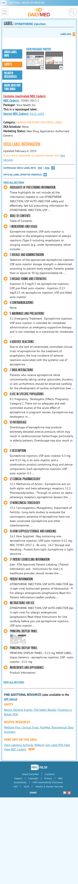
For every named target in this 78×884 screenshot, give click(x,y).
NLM (26, 786)
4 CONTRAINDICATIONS (21, 303)
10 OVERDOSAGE (18, 422)
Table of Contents (20, 216)
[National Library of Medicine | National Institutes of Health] (39, 767)
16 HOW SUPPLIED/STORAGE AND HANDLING (33, 531)
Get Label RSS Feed (58, 745)
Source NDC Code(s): (16, 114)
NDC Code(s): (11, 100)
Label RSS (65, 34)
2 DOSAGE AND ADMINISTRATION (27, 255)
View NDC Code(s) (15, 749)
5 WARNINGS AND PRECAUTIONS (27, 313)
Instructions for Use (22, 603)
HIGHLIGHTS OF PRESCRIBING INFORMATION (33, 187)
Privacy (48, 778)
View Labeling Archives (18, 745)
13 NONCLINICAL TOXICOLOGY (25, 503)
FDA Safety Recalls (45, 710)
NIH (15, 786)
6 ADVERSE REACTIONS (22, 342)
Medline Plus (12, 727)
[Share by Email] (64, 792)
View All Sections (13, 182)
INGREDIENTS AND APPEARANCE (27, 667)
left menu (10, 699)
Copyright (33, 778)
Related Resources (10, 75)
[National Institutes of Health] (5, 2)
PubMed (45, 727)
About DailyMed (30, 774)
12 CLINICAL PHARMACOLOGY (25, 479)
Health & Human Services (49, 786)
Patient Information (21, 579)
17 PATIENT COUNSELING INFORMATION (30, 559)
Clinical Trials (30, 727)
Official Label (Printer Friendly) (22, 174)
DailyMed (39, 12)
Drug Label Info (10, 54)
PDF (40, 168)
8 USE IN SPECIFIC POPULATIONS (27, 394)
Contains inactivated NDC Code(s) (24, 96)
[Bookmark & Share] (69, 792)
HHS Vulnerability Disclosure (48, 782)
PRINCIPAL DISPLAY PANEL (23, 631)
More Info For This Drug (12, 87)
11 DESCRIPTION (18, 451)
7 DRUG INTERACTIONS (21, 370)
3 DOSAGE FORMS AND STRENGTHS (28, 279)
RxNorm (39, 745)
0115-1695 (37, 114)
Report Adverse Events (18, 710)
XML (47, 168)
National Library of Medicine (26, 2)
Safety (8, 64)
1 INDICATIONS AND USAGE (23, 226)
